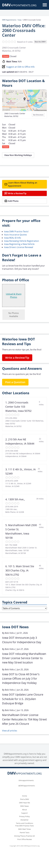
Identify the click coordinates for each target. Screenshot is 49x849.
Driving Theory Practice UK (24, 836)
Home (24, 796)
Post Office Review (24, 839)
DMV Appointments (9, 20)
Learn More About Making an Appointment (22, 184)
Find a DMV (24, 799)
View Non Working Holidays (18, 155)
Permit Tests (24, 832)
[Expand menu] (45, 4)
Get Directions (38, 115)
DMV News (24, 806)
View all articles (9, 730)
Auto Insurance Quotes (15, 234)
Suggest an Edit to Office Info (20, 66)
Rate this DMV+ (40, 42)
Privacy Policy (24, 816)
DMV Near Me (24, 802)
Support (24, 813)
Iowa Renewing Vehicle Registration (21, 240)
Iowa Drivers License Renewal (18, 247)
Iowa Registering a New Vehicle (19, 244)
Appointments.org (19, 5)
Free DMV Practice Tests (24, 826)
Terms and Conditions (24, 823)
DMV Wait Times (24, 829)
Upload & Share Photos (13, 296)
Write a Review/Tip (17, 193)
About (24, 809)
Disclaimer (24, 820)
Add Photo (13, 201)
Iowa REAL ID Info (12, 237)
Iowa (19, 20)
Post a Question (15, 382)
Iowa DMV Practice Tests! (16, 231)
